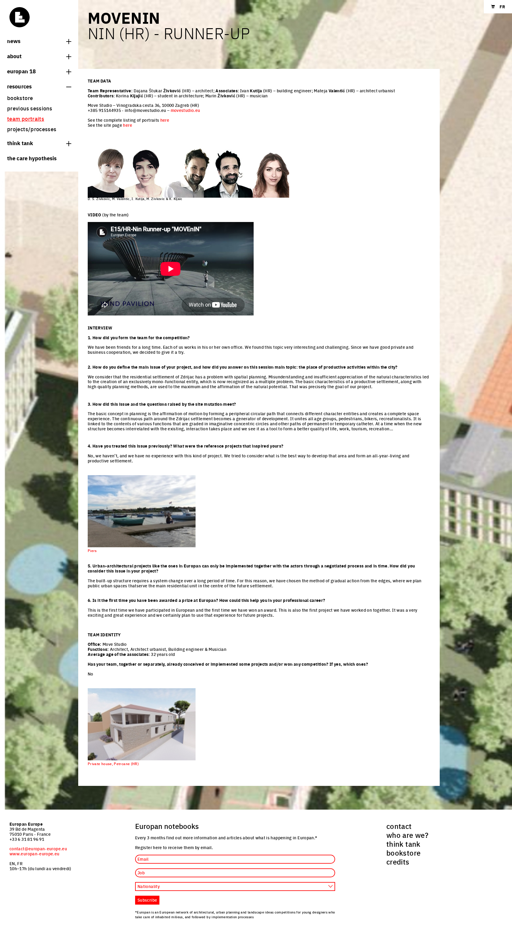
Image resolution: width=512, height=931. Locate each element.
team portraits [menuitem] (25, 118)
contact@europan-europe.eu (38, 848)
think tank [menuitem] (403, 844)
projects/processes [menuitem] (31, 129)
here (164, 120)
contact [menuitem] (399, 826)
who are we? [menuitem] (407, 835)
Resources (19, 86)
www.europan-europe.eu (34, 854)
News (13, 41)
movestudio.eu (185, 110)
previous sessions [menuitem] (29, 108)
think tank (20, 143)
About (14, 56)
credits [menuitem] (397, 862)
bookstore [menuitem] (20, 97)
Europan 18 (21, 71)
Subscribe (147, 900)
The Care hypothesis (32, 158)
